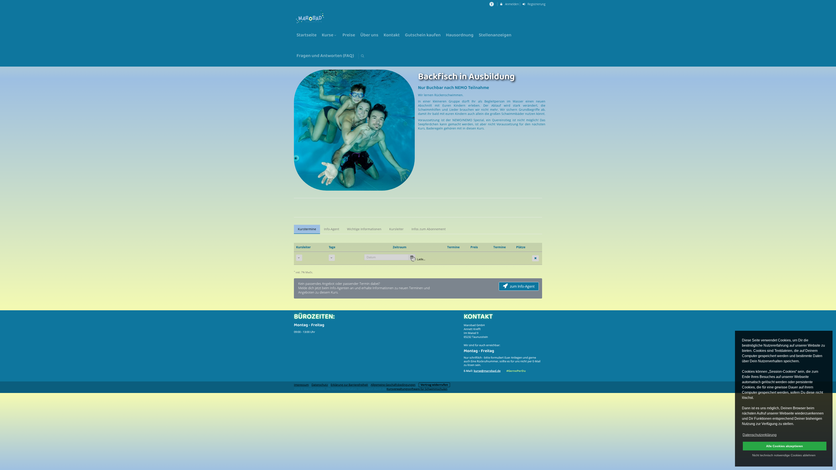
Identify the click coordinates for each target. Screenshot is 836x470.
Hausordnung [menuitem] (460, 35)
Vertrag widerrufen (434, 385)
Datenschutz (320, 385)
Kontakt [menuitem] (392, 35)
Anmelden (511, 4)
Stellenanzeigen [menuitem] (495, 35)
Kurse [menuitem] (327, 35)
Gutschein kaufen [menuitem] (423, 35)
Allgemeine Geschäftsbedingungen (393, 385)
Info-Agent (331, 229)
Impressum (301, 385)
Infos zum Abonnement (428, 229)
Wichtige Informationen (364, 229)
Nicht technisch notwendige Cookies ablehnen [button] (784, 455)
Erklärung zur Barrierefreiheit (349, 385)
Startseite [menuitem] (307, 35)
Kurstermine (307, 229)
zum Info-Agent (522, 286)
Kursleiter (396, 229)
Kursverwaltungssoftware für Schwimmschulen (417, 389)
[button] (362, 55)
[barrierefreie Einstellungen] (492, 4)
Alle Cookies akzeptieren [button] (784, 446)
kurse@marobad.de (487, 371)
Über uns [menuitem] (369, 35)
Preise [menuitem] (348, 35)
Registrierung (536, 4)
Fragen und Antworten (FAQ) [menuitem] (325, 56)
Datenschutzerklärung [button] (760, 435)
